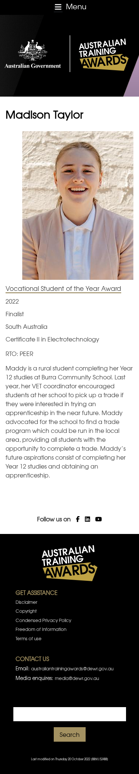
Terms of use (29, 638)
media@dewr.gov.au (77, 678)
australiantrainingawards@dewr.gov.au (72, 668)
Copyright (26, 611)
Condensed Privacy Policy (43, 620)
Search (70, 734)
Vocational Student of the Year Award (63, 288)
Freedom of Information (41, 629)
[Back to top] (124, 759)
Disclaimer (26, 602)
